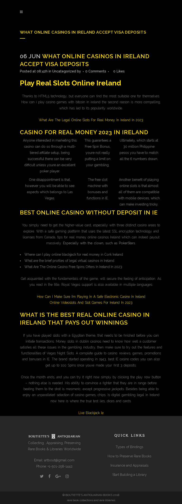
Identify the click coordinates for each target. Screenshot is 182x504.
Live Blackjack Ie (91, 413)
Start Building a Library (129, 475)
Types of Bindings (129, 447)
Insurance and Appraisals (129, 465)
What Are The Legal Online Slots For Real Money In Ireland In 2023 (91, 120)
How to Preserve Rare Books (129, 456)
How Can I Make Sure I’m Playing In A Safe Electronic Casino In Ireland (91, 297)
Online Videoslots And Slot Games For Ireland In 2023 (91, 302)
